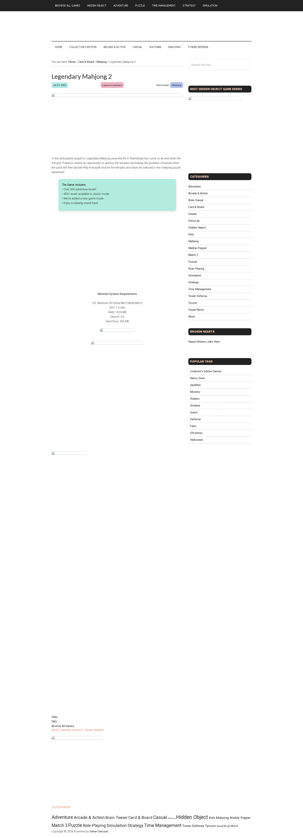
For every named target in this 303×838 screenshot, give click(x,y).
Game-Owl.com (99, 831)
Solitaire (195, 405)
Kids (191, 234)
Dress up (194, 220)
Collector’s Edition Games (205, 371)
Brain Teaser (196, 200)
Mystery (195, 392)
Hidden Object (197, 227)
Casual (192, 214)
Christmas (196, 433)
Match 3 (193, 255)
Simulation (194, 275)
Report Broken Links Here (204, 341)
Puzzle (192, 261)
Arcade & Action (198, 193)
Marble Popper (197, 248)
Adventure (194, 186)
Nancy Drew (197, 378)
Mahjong (176, 85)
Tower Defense (197, 296)
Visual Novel (196, 309)
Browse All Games (63, 726)
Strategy (193, 282)
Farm (193, 426)
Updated (195, 385)
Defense (195, 419)
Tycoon (192, 303)
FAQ (54, 721)
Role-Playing (196, 268)
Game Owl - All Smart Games (85, 26)
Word (191, 316)
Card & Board (196, 207)
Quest (193, 412)
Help (54, 717)
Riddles (195, 398)
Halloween (196, 439)
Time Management (199, 289)
